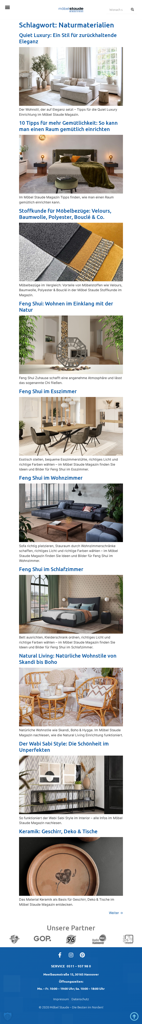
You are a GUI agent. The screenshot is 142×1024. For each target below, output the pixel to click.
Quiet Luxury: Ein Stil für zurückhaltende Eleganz (68, 38)
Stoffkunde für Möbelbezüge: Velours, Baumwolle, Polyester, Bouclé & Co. (65, 213)
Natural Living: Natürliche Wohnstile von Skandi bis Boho (68, 658)
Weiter (116, 913)
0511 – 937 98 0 (79, 966)
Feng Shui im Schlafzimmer (51, 569)
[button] (7, 7)
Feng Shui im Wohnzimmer (51, 477)
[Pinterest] (82, 955)
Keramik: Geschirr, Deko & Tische (58, 831)
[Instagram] (71, 955)
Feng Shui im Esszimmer (48, 391)
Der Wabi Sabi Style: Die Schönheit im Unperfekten (64, 746)
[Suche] (132, 9)
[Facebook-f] (60, 955)
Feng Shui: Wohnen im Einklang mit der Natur (66, 306)
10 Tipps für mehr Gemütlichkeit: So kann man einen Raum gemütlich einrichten (68, 125)
